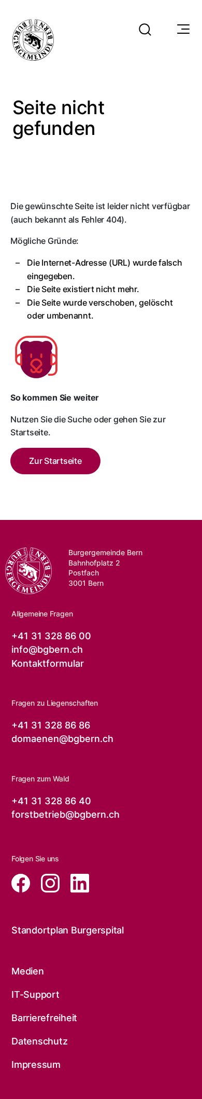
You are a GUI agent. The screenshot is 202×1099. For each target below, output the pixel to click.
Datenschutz (39, 1041)
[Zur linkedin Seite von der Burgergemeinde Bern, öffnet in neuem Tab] (75, 882)
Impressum (36, 1064)
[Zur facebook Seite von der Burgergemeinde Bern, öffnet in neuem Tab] (22, 882)
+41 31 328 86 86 (50, 725)
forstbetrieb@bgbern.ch (65, 814)
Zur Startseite (55, 461)
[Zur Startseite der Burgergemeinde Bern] (33, 40)
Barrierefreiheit (44, 1017)
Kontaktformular (47, 663)
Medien (27, 971)
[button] (145, 23)
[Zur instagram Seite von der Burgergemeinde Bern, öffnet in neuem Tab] (47, 882)
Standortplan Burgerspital (67, 930)
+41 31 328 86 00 (51, 635)
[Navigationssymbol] (182, 29)
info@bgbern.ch (47, 649)
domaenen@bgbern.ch (62, 738)
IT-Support (35, 994)
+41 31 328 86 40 (51, 800)
